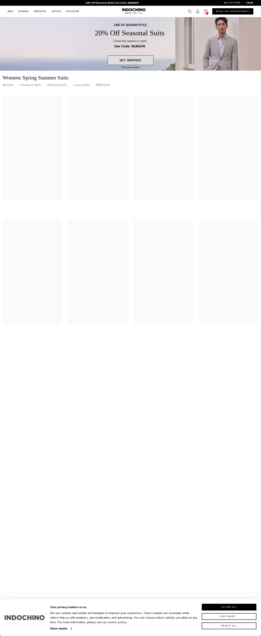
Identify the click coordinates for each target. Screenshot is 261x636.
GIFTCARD (234, 2)
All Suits (7, 85)
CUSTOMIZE (227, 616)
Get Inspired (130, 60)
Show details (58, 628)
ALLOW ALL (229, 607)
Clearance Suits (30, 85)
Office (56, 11)
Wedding (40, 11)
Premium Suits (57, 85)
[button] (198, 11)
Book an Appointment (233, 11)
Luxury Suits (81, 85)
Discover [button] (72, 11)
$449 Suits (103, 85)
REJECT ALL (229, 625)
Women (24, 11)
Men (10, 11)
